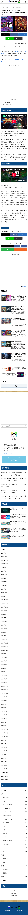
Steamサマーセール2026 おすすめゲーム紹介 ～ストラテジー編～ (13, 491)
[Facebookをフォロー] (20, 246)
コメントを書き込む (14, 386)
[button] (18, 38)
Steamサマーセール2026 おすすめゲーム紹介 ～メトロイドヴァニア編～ (13, 479)
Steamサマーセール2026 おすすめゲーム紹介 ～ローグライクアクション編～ (13, 497)
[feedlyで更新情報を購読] (7, 249)
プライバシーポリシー (20, 910)
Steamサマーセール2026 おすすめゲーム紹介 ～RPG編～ (13, 485)
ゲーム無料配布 (5, 227)
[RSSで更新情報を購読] (20, 249)
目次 (12, 99)
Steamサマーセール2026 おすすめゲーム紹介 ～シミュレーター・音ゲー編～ (13, 474)
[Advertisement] (14, 81)
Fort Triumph (17, 51)
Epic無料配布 (21, 227)
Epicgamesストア (13, 227)
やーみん (14, 439)
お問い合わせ (7, 910)
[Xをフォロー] (7, 246)
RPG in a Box (8, 104)
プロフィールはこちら (9, 453)
